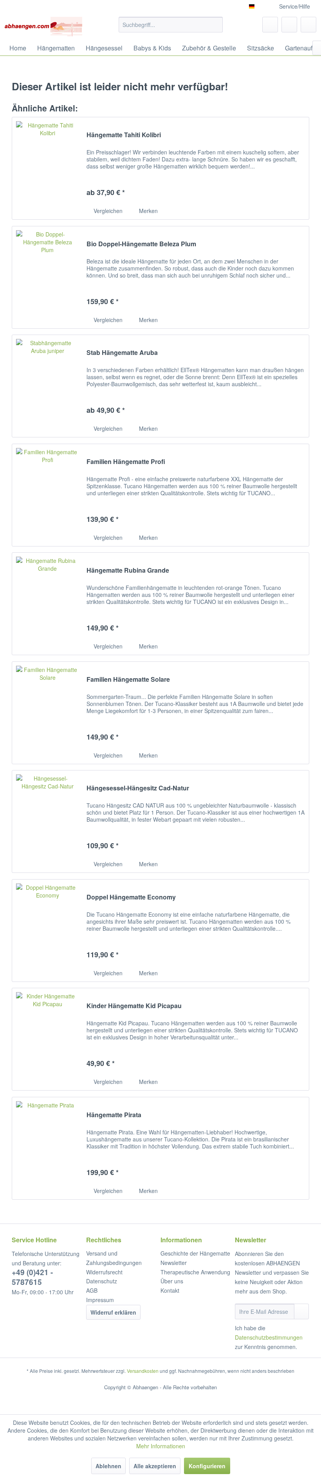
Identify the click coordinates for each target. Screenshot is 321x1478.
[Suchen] (215, 24)
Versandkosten (143, 1370)
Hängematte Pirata (114, 1115)
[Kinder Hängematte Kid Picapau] (47, 1039)
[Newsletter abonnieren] (301, 1311)
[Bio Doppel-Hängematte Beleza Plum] (47, 277)
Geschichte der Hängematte (195, 1253)
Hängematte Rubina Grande (128, 570)
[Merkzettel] (270, 24)
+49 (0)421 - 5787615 (32, 1277)
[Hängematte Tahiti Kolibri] (47, 168)
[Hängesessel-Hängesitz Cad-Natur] (47, 821)
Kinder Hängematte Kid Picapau (134, 1006)
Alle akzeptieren (154, 1466)
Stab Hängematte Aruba (122, 353)
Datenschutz (101, 1281)
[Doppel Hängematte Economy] (47, 930)
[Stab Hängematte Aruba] (47, 386)
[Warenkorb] (308, 24)
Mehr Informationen (160, 1446)
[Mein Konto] (289, 24)
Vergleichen (107, 211)
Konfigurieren (207, 1466)
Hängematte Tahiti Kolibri (124, 135)
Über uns (171, 1281)
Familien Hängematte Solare (128, 679)
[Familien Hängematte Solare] (47, 713)
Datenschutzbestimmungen (269, 1337)
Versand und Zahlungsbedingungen (114, 1258)
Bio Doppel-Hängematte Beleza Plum (141, 244)
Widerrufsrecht (104, 1272)
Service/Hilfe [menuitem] (295, 6)
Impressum (100, 1300)
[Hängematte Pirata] (47, 1148)
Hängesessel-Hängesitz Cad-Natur (138, 788)
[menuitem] (171, 24)
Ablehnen (108, 1466)
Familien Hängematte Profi (126, 462)
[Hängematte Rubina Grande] (47, 604)
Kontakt (169, 1290)
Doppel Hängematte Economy (131, 897)
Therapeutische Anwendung (195, 1272)
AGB (91, 1290)
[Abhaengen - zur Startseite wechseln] (43, 26)
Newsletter (173, 1263)
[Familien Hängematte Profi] (47, 495)
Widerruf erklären (113, 1312)
